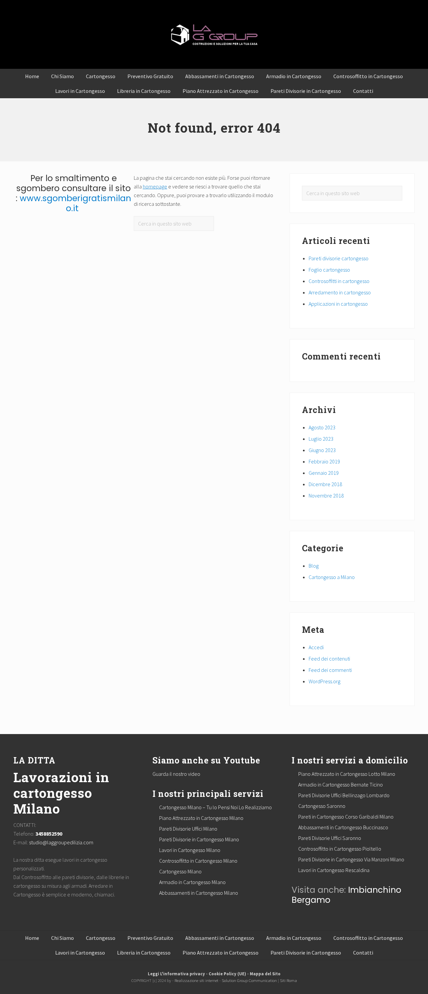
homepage (155, 186)
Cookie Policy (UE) (227, 973)
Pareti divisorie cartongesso (338, 258)
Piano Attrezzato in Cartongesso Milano (201, 818)
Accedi (316, 647)
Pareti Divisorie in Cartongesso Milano (199, 839)
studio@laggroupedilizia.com (61, 842)
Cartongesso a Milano (332, 577)
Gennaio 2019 (324, 472)
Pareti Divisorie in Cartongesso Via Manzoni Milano (351, 859)
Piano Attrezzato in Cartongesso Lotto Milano (346, 773)
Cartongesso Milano (180, 871)
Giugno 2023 (322, 450)
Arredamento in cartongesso (340, 292)
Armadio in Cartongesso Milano (192, 882)
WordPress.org (324, 681)
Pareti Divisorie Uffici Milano (188, 828)
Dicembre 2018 (325, 484)
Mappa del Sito (265, 973)
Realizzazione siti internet (196, 980)
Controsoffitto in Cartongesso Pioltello (339, 848)
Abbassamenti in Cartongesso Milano (198, 892)
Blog (314, 565)
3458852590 (48, 833)
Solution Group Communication (249, 980)
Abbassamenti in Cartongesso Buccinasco (343, 827)
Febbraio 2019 (324, 461)
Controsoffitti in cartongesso (339, 281)
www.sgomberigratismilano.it (75, 203)
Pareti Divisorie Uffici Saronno (329, 838)
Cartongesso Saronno (321, 806)
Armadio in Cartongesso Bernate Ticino (340, 784)
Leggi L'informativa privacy (176, 973)
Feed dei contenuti (329, 658)
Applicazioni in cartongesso (338, 303)
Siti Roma (288, 980)
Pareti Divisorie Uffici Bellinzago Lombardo (344, 795)
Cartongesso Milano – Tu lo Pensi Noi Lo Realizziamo (215, 807)
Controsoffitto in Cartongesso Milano (198, 860)
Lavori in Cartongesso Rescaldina (333, 870)
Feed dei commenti (330, 670)
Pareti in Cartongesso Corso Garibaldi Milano (346, 816)
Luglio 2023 (321, 438)
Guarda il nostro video (176, 773)
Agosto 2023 (322, 427)
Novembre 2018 (326, 495)
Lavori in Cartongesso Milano (189, 850)
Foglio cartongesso (329, 269)
